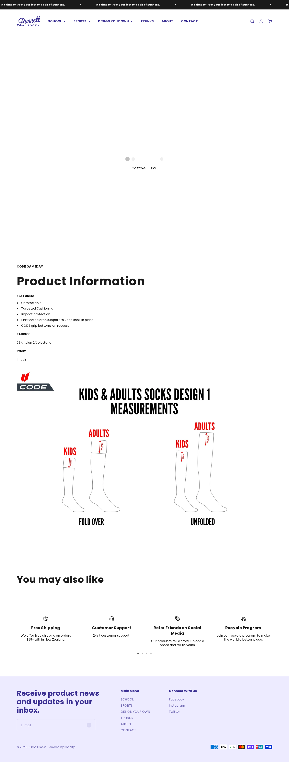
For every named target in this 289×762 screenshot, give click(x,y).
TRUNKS (147, 21)
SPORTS (80, 21)
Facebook (176, 699)
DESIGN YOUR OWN (113, 21)
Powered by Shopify (61, 747)
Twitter (174, 712)
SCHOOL (55, 21)
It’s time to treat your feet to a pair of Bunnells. (102, 4)
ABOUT (167, 21)
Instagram (177, 705)
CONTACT (189, 21)
